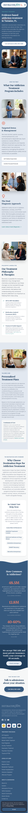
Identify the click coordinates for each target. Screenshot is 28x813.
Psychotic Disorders (7, 751)
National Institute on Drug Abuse (13, 538)
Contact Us (5, 798)
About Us (4, 783)
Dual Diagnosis (6, 743)
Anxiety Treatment (6, 745)
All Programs (5, 735)
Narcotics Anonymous (14, 551)
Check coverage (14, 663)
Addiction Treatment (7, 738)
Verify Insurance (6, 791)
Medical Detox (6, 764)
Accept (14, 809)
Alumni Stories (5, 796)
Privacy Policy (10, 806)
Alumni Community (7, 793)
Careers (4, 785)
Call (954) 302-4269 (14, 689)
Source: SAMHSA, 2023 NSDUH (14, 595)
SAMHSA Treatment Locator (12, 532)
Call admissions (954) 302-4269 (14, 43)
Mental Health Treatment (8, 740)
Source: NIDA (14, 636)
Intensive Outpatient (7, 772)
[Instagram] (5, 720)
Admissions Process (7, 788)
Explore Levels (6, 761)
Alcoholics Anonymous (14, 543)
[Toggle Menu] (25, 4)
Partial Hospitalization (7, 769)
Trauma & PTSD (6, 753)
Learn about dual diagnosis (11, 227)
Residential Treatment (7, 767)
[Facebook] (2, 720)
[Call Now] (21, 4)
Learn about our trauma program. (13, 333)
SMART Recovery (14, 547)
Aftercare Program (7, 774)
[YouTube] (8, 720)
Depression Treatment (8, 748)
